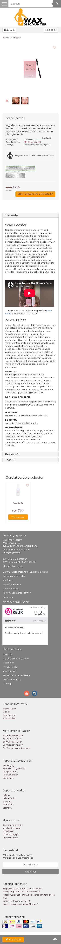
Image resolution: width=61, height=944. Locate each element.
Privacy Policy (10, 667)
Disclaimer (8, 662)
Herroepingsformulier (14, 576)
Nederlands (9, 30)
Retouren (8, 597)
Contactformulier (12, 679)
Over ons (7, 654)
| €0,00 (14, 939)
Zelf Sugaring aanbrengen (16, 748)
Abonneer (30, 871)
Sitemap (7, 683)
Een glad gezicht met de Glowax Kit (21, 891)
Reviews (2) (12, 454)
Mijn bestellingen (11, 828)
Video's (6, 711)
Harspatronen (10, 771)
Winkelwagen (18, 517)
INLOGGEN (50, 30)
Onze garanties (11, 588)
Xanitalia (7, 801)
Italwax (6, 795)
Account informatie (13, 825)
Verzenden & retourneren (16, 675)
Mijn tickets (8, 831)
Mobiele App (9, 718)
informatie (11, 215)
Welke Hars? (9, 708)
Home (5, 37)
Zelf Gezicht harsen (13, 745)
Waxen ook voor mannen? (16, 901)
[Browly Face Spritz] (18, 490)
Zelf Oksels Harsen (12, 741)
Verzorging (8, 765)
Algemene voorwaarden (16, 658)
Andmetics (8, 804)
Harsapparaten (10, 774)
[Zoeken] (57, 3)
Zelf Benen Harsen (12, 738)
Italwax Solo (9, 798)
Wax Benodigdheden (14, 768)
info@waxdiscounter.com (16, 549)
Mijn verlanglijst (11, 834)
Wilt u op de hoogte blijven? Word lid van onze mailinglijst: (17, 856)
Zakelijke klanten (12, 584)
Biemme (7, 807)
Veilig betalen (10, 671)
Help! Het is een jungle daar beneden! (22, 888)
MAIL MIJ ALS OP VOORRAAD (35, 194)
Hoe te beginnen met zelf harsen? (20, 904)
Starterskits (9, 715)
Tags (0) (10, 460)
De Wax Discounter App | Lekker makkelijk (25, 571)
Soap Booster (15, 37)
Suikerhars (8, 778)
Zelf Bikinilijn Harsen (13, 735)
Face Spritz (18, 503)
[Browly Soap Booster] (30, 69)
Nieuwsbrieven (10, 837)
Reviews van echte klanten (17, 592)
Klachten (7, 580)
